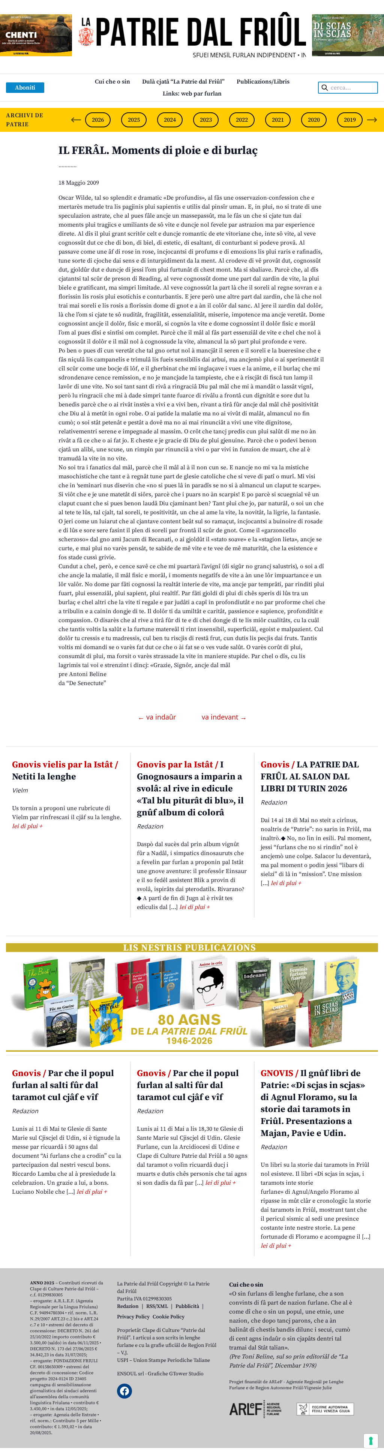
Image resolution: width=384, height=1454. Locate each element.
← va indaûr (158, 716)
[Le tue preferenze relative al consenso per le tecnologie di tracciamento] (371, 1441)
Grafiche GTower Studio (176, 1373)
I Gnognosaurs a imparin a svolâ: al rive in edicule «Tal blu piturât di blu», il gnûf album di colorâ (190, 788)
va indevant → (224, 716)
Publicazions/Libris (263, 81)
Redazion (128, 1306)
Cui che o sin (112, 81)
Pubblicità (187, 1306)
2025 (134, 120)
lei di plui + (27, 826)
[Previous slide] (76, 120)
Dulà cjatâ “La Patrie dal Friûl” (183, 81)
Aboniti (25, 87)
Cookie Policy (168, 1317)
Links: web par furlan (192, 93)
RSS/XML (157, 1306)
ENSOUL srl (130, 1373)
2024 (170, 120)
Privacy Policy (133, 1317)
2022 (242, 120)
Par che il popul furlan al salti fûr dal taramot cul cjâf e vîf (63, 1085)
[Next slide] (372, 120)
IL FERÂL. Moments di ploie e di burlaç (158, 150)
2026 (98, 120)
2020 (314, 120)
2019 (350, 120)
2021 (278, 120)
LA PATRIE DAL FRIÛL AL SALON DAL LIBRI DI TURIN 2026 (310, 776)
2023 (206, 120)
